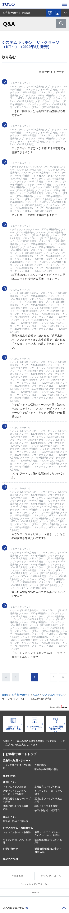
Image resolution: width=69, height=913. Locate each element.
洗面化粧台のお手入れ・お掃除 (48, 841)
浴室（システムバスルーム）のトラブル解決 (15, 792)
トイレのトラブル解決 (14, 786)
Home (5, 694)
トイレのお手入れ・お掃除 (17, 832)
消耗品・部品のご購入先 (15, 821)
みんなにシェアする (13, 908)
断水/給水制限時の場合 (46, 769)
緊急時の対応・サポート (16, 760)
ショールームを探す (57, 13)
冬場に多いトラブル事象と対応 (17, 807)
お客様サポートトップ (21, 754)
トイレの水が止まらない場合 (17, 766)
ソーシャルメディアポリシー (34, 884)
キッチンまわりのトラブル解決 (48, 792)
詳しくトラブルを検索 (46, 806)
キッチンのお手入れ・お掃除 (17, 841)
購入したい (9, 817)
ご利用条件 (17, 876)
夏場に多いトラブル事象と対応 (48, 800)
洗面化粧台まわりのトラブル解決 (17, 800)
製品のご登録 (10, 859)
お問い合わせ (10, 848)
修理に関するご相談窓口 (47, 810)
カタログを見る (50, 13)
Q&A (36, 694)
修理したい (9, 782)
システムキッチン (53, 694)
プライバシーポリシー (51, 876)
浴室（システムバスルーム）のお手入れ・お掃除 (47, 834)
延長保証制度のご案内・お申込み (48, 850)
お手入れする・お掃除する (18, 827)
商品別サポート (12, 775)
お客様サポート (21, 694)
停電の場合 (40, 765)
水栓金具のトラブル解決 (47, 786)
